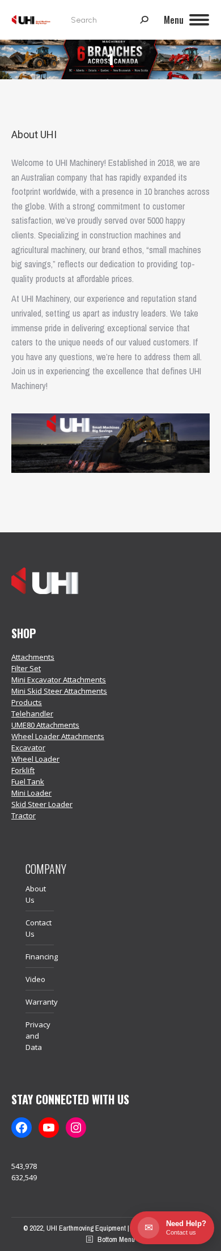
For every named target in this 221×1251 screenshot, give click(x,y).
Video (35, 979)
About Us (36, 894)
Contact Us (39, 928)
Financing (42, 956)
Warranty (42, 1002)
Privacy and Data (38, 1035)
